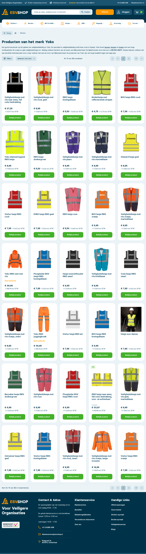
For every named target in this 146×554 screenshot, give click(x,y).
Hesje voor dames (129, 334)
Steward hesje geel (130, 157)
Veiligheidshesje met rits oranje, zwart (15, 335)
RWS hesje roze (70, 214)
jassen (107, 47)
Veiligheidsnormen (118, 524)
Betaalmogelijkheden (83, 515)
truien (121, 47)
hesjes (113, 47)
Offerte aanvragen (104, 13)
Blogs (113, 529)
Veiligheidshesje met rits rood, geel (43, 98)
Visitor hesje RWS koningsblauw (42, 457)
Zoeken (87, 12)
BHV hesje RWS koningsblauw (99, 335)
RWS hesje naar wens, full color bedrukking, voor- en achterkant (102, 396)
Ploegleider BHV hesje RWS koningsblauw (41, 276)
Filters (9, 58)
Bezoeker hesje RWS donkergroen (14, 395)
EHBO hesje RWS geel (44, 214)
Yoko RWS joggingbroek (40, 335)
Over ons (78, 524)
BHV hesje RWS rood (130, 97)
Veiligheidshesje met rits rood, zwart (73, 457)
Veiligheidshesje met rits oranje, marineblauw (131, 216)
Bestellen (78, 510)
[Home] (15, 33)
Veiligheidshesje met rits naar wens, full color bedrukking (15, 99)
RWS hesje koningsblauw (69, 98)
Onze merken (116, 510)
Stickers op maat (117, 515)
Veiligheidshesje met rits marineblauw (102, 158)
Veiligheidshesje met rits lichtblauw (102, 275)
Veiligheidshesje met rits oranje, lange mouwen (102, 458)
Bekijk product (15, 118)
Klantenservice (137, 3)
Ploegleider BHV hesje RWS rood (70, 395)
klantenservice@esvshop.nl (52, 534)
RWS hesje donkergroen (40, 158)
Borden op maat (117, 519)
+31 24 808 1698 (122, 3)
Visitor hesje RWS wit (73, 334)
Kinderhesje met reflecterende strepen (102, 98)
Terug (9, 33)
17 (136, 59)
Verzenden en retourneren (84, 519)
